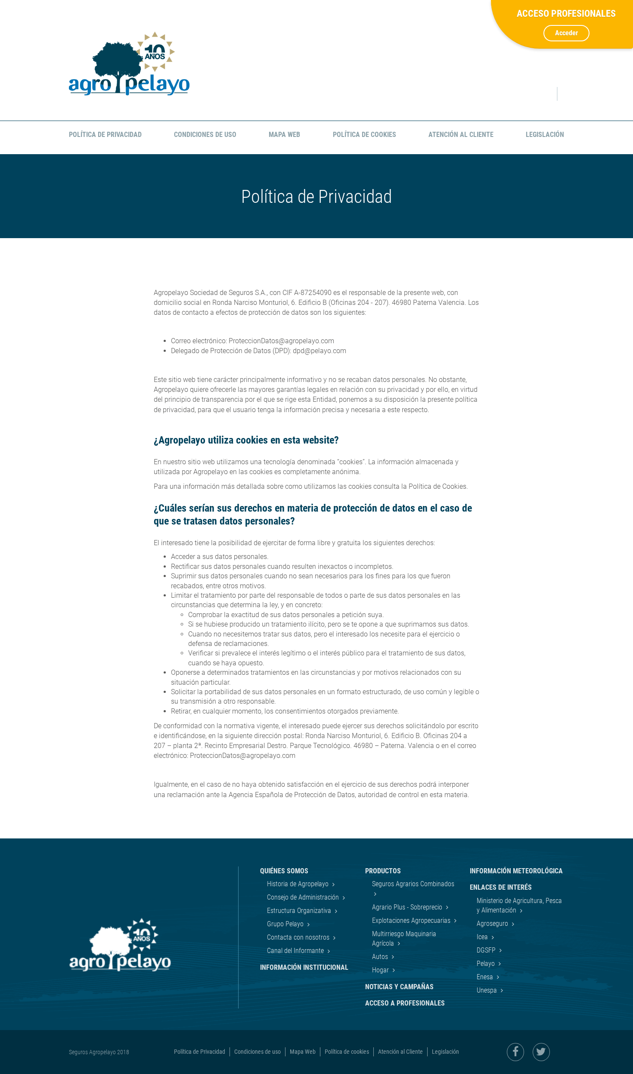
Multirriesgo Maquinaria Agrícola (404, 938)
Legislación (445, 1051)
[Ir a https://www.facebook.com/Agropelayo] (515, 1052)
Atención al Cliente (400, 1051)
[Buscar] (542, 94)
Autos (381, 957)
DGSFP (487, 950)
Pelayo (486, 963)
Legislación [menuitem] (545, 134)
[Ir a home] (129, 64)
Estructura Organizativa (300, 910)
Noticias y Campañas (399, 987)
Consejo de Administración (304, 897)
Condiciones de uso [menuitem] (205, 134)
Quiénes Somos (284, 871)
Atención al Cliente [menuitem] (460, 134)
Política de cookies (347, 1051)
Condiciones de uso (257, 1051)
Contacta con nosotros (299, 937)
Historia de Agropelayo (298, 884)
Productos (383, 871)
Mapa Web (303, 1051)
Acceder (566, 33)
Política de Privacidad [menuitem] (105, 134)
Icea (483, 937)
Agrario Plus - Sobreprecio (408, 907)
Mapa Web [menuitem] (284, 134)
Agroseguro (493, 923)
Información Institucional (304, 967)
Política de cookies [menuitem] (364, 134)
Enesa (486, 977)
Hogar (381, 970)
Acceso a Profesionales (405, 1003)
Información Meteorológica (516, 871)
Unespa (488, 990)
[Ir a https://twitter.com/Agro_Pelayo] (541, 1052)
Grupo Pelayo (286, 924)
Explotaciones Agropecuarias (412, 920)
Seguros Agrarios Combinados (413, 884)
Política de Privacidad (199, 1051)
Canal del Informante (296, 951)
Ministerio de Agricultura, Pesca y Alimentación (519, 905)
